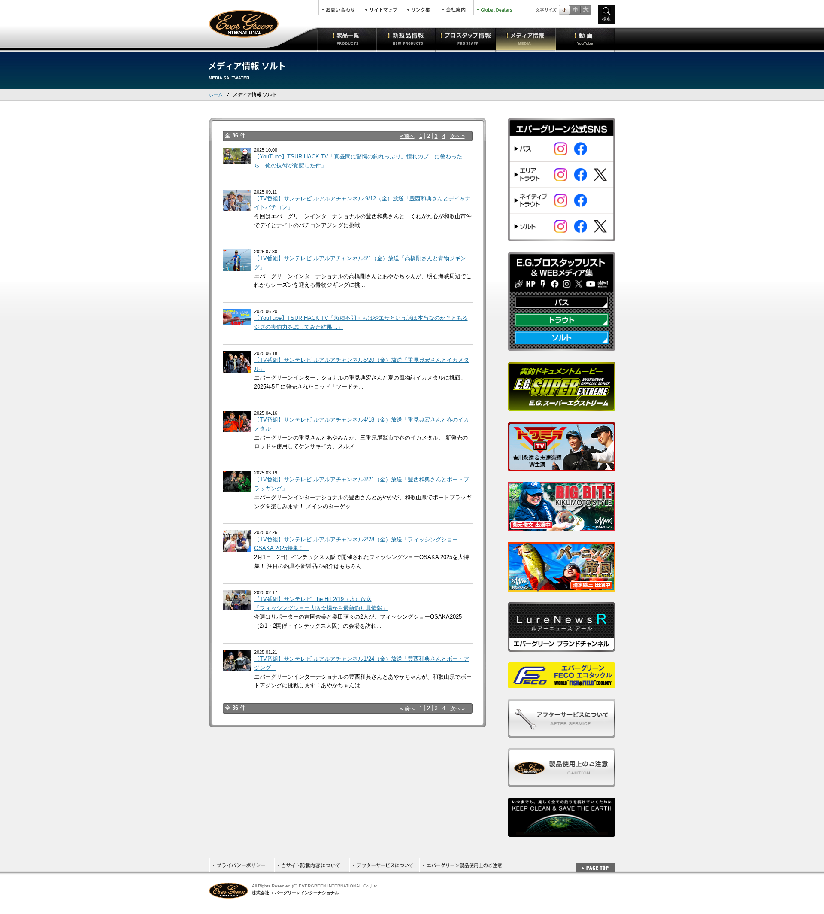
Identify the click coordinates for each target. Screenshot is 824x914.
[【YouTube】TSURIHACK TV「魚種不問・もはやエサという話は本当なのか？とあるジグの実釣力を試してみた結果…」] (237, 320)
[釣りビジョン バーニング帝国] (561, 586)
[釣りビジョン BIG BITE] (561, 526)
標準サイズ (564, 10)
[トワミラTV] (561, 466)
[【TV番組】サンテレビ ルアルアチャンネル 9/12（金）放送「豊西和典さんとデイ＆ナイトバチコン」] (237, 206)
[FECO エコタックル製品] (561, 683)
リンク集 (421, 7)
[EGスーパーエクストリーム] (561, 406)
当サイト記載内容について (311, 865)
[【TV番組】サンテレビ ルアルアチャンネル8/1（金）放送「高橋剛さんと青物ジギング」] (237, 266)
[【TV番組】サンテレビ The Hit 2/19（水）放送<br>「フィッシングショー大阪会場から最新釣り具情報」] (237, 605)
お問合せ (340, 7)
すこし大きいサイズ (575, 10)
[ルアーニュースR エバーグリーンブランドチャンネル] (561, 647)
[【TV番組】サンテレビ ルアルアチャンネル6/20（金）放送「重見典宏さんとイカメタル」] (237, 367)
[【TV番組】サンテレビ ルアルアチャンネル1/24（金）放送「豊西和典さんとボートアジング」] (237, 666)
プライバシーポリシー (241, 865)
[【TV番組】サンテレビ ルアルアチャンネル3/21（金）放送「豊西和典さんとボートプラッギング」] (237, 487)
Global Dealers (495, 7)
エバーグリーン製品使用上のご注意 (462, 865)
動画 (585, 38)
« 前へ (407, 136)
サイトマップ (383, 7)
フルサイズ (585, 10)
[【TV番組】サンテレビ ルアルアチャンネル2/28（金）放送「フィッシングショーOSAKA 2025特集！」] (237, 547)
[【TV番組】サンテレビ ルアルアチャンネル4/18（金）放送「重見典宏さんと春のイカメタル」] (237, 427)
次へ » (457, 136)
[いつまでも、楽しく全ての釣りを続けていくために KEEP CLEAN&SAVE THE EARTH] (561, 832)
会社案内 (456, 7)
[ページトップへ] (595, 863)
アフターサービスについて (384, 865)
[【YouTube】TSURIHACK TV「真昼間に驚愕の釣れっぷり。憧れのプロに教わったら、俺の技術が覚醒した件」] (237, 158)
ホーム (216, 94)
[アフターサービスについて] (561, 732)
